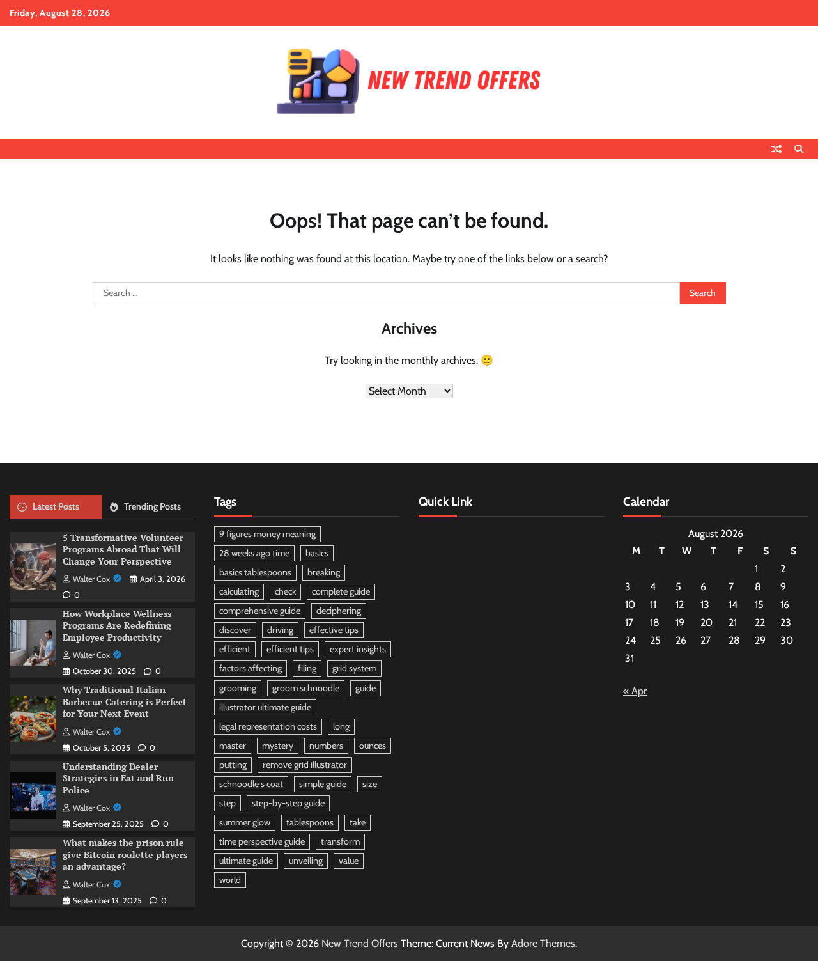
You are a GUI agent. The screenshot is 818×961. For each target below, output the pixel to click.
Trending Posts (152, 506)
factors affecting (250, 668)
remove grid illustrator (305, 764)
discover (235, 630)
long (341, 726)
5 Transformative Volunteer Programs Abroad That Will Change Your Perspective (123, 549)
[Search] (798, 149)
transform (340, 841)
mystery (277, 745)
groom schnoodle (305, 688)
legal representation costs (268, 726)
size (369, 784)
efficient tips (290, 649)
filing (307, 668)
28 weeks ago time (254, 553)
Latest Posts (56, 506)
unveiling (306, 860)
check (285, 591)
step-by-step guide (288, 803)
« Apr (635, 691)
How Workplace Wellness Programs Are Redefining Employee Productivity (117, 625)
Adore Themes (543, 943)
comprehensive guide (259, 610)
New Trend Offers (359, 943)
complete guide (341, 591)
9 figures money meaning (267, 534)
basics (316, 553)
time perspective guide (262, 841)
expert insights (358, 649)
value (349, 860)
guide (365, 688)
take (358, 822)
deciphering (338, 610)
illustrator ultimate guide (265, 707)
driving (280, 630)
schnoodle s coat (251, 784)
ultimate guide (246, 860)
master (232, 745)
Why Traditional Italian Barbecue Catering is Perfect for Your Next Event (125, 701)
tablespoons (310, 822)
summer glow (244, 822)
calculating (239, 591)
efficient (235, 649)
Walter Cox (91, 579)
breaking (323, 572)
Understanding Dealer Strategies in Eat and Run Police (118, 778)
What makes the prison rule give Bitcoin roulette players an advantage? (125, 854)
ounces (372, 745)
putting (233, 764)
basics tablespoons (255, 572)
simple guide (322, 784)
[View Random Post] (776, 149)
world (230, 880)
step (227, 803)
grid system (354, 668)
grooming (237, 688)
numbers (326, 745)
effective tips (334, 630)
